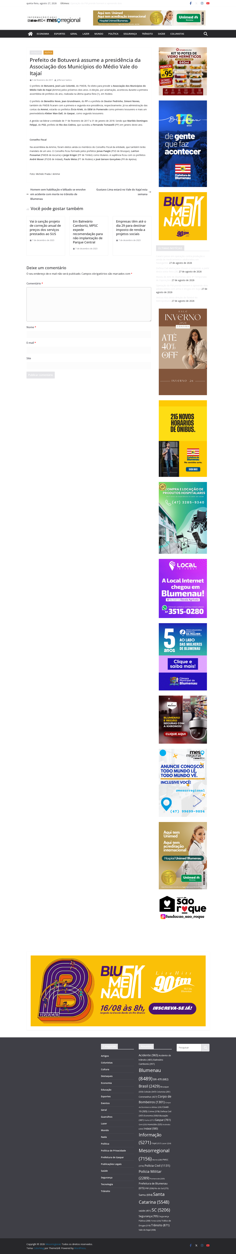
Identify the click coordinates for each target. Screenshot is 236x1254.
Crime (154, 1111)
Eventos (105, 1103)
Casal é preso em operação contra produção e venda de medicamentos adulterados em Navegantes (180, 259)
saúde (145, 1210)
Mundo (98, 33)
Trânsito (147, 33)
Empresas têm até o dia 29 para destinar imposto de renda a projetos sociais (131, 227)
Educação (106, 1089)
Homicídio (155, 1124)
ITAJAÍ (156, 1143)
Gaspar (163, 1120)
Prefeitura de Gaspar (112, 1157)
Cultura (105, 1069)
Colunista (163, 1091)
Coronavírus (148, 1096)
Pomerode (157, 1178)
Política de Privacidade (113, 1150)
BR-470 (160, 1079)
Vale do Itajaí (147, 1230)
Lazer (86, 33)
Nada (104, 1136)
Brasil (149, 1086)
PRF (149, 1188)
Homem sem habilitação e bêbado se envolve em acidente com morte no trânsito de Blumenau (58, 194)
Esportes (59, 33)
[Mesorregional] (30, 34)
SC (161, 1210)
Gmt (143, 1124)
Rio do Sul (161, 1188)
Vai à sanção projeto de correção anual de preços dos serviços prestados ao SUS (45, 227)
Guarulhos (106, 1116)
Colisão (150, 1091)
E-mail (31, 343)
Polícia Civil (157, 1165)
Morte (157, 1159)
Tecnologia (107, 1184)
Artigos (105, 1055)
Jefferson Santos (64, 80)
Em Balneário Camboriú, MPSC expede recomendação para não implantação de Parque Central (88, 231)
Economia (43, 33)
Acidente (148, 1055)
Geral (73, 33)
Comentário (34, 283)
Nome (31, 327)
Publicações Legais (111, 1164)
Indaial (151, 1128)
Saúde (161, 33)
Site (28, 358)
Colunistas (177, 33)
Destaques (36, 52)
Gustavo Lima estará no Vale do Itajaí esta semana (121, 192)
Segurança (130, 33)
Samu (146, 1195)
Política (113, 33)
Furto (149, 1120)
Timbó (156, 1221)
